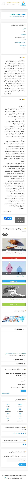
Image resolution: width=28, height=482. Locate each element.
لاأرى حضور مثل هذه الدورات (17, 387)
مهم (22, 381)
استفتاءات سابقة (5, 393)
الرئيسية (24, 14)
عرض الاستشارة (13, 258)
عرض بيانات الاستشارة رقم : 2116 (17, 16)
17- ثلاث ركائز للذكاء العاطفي (11, 353)
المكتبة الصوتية (18, 359)
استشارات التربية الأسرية (15, 14)
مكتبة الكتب (19, 363)
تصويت (23, 391)
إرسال (22, 465)
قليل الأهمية (21, 384)
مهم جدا (22, 378)
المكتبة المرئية (18, 329)
